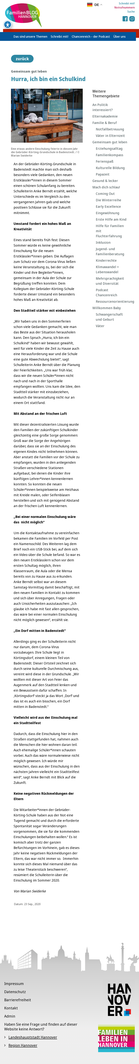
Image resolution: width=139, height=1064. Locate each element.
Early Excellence (108, 206)
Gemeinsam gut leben (109, 142)
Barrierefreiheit (17, 999)
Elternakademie (105, 116)
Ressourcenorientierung (112, 301)
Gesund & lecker (105, 180)
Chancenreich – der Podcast (91, 36)
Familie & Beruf (104, 122)
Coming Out (105, 193)
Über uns (119, 36)
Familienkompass (109, 155)
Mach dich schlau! (106, 187)
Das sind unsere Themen (30, 36)
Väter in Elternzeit (110, 135)
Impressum (14, 983)
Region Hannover (22, 1045)
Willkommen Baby (106, 308)
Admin (9, 1016)
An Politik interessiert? (102, 107)
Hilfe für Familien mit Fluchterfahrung (110, 231)
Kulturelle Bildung (110, 168)
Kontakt (11, 1007)
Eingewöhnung (107, 213)
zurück (22, 58)
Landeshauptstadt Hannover (32, 1037)
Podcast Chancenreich (106, 292)
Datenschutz (15, 991)
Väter (100, 326)
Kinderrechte (106, 260)
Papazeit (103, 174)
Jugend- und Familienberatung (110, 251)
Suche (131, 11)
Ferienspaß (104, 161)
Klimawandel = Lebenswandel (107, 269)
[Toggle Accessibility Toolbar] (8, 25)
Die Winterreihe (108, 200)
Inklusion (103, 242)
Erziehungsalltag (109, 148)
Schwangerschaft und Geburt (109, 317)
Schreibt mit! (127, 3)
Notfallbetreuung (110, 129)
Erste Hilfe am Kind (111, 219)
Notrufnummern (124, 7)
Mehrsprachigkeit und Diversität (110, 281)
